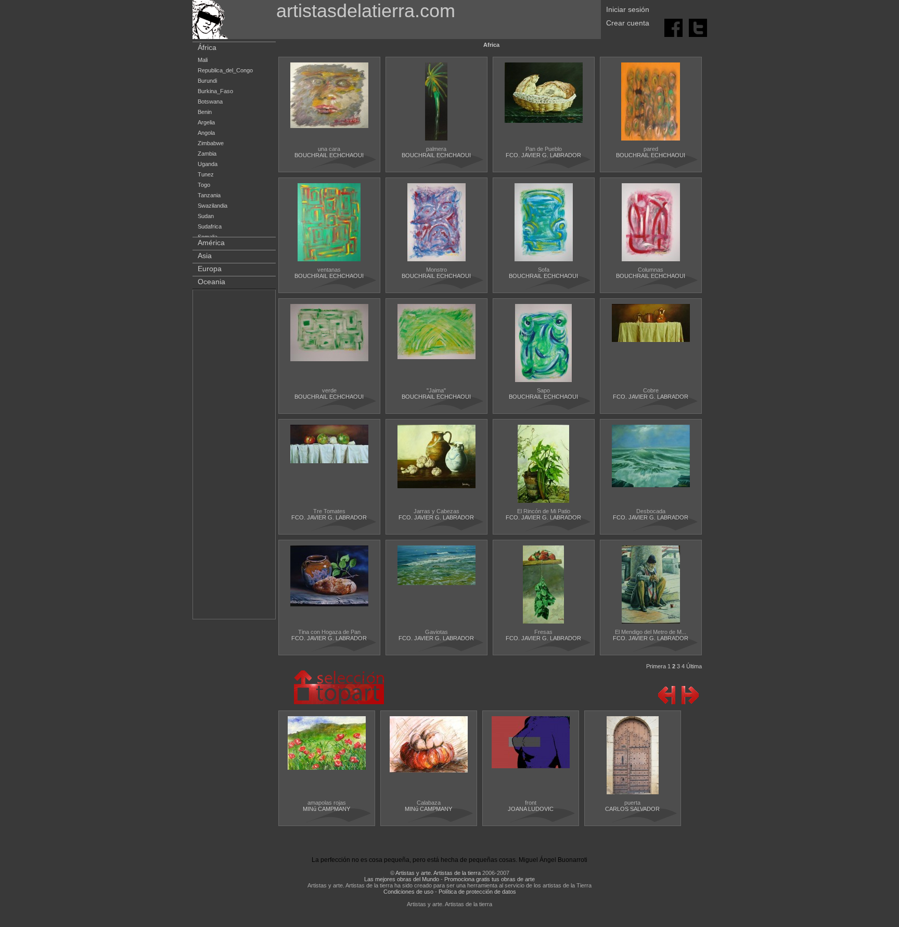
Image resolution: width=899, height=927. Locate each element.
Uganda (207, 164)
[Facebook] (674, 27)
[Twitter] (698, 27)
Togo (204, 185)
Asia (205, 255)
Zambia (207, 153)
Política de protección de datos (477, 891)
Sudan (206, 216)
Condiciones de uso (408, 891)
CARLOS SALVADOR (632, 809)
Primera (656, 666)
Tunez (206, 174)
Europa (210, 268)
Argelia (206, 122)
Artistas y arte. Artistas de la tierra (438, 873)
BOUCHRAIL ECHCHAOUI (329, 155)
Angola (206, 133)
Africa (491, 45)
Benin (205, 112)
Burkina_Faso (215, 91)
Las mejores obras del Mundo (401, 879)
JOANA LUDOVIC (531, 809)
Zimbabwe (211, 143)
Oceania (211, 281)
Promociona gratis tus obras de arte (489, 879)
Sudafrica (210, 226)
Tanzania (209, 195)
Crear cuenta (627, 23)
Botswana (210, 101)
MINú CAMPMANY (326, 809)
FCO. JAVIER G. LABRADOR (543, 155)
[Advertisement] (234, 456)
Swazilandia (212, 205)
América (211, 242)
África (207, 47)
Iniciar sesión (627, 9)
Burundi (207, 81)
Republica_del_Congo (225, 70)
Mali (203, 60)
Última (694, 666)
